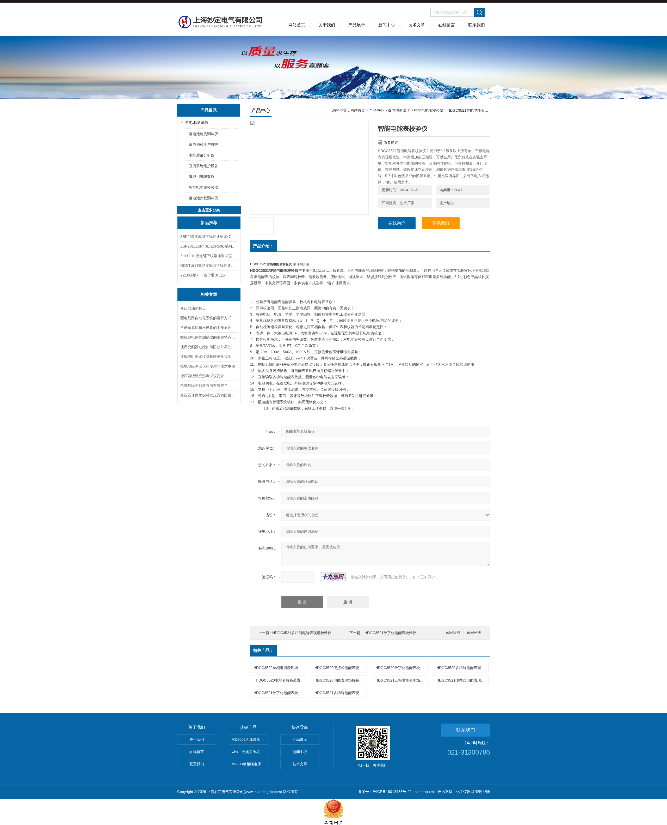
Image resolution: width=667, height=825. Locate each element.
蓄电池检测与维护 (203, 144)
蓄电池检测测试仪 (203, 134)
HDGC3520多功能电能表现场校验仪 (462, 668)
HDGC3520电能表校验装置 (278, 680)
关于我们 (326, 25)
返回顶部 (453, 633)
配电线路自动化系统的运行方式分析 (209, 318)
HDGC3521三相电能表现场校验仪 (401, 680)
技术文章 (416, 25)
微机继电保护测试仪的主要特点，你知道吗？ (209, 337)
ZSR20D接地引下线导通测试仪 (205, 236)
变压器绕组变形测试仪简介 (202, 376)
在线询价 (396, 223)
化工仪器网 (465, 792)
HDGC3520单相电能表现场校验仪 (280, 668)
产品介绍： (263, 246)
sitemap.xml (425, 792)
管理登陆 (482, 792)
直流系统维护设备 (203, 166)
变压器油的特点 (193, 308)
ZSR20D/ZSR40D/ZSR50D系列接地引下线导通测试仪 (209, 246)
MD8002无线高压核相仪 (250, 739)
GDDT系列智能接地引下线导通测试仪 (209, 265)
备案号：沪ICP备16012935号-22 (385, 792)
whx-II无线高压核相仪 (249, 752)
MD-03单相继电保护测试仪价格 (250, 764)
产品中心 (376, 110)
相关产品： (263, 650)
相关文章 (209, 294)
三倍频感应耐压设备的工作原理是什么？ (209, 328)
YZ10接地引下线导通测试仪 (203, 275)
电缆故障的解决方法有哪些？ (204, 385)
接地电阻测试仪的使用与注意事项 (207, 366)
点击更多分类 (209, 210)
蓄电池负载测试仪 (203, 198)
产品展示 (356, 25)
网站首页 (296, 25)
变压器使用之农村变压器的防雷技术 (209, 395)
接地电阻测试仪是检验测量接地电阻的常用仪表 (209, 356)
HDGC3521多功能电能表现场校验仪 (301, 633)
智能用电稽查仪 (201, 176)
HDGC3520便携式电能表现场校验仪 (340, 668)
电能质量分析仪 (201, 155)
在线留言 (446, 25)
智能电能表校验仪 (203, 187)
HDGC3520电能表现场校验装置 (340, 680)
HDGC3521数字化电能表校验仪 (390, 633)
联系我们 (476, 25)
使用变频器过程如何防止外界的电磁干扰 (209, 347)
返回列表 (474, 633)
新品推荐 (209, 222)
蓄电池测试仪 (196, 122)
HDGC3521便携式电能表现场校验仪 (462, 680)
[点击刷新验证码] (333, 577)
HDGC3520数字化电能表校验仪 (401, 668)
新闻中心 (386, 25)
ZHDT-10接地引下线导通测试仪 (206, 256)
